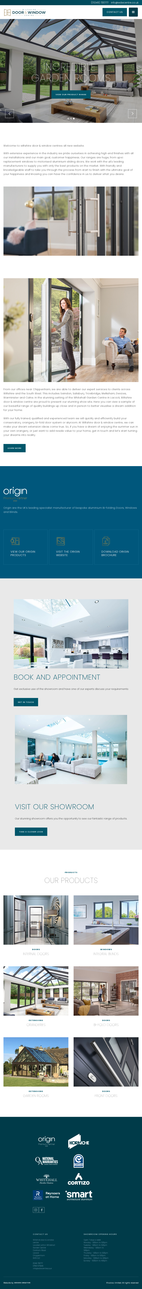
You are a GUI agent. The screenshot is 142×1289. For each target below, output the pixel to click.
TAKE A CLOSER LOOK (31, 831)
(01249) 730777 (99, 2)
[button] (133, 12)
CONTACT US (115, 12)
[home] (38, 12)
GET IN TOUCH (26, 702)
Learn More (14, 448)
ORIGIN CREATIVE (22, 1283)
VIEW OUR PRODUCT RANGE (71, 94)
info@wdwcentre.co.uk (125, 2)
